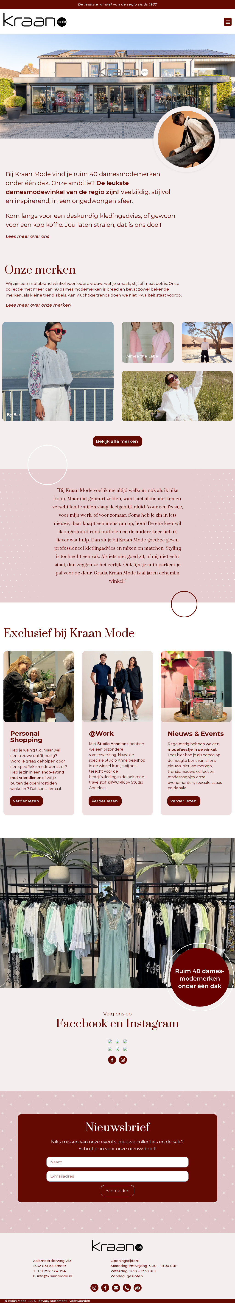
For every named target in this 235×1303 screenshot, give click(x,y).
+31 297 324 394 (51, 1271)
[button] (228, 22)
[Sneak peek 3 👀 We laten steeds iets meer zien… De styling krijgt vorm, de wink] (117, 1041)
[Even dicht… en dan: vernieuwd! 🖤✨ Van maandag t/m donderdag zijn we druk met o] (125, 1049)
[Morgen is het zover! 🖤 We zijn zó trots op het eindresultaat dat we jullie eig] (110, 1041)
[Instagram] (123, 1060)
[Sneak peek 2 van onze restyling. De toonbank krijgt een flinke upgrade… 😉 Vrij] (125, 1041)
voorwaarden (80, 1301)
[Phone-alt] (127, 1288)
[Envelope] (116, 1288)
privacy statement (53, 1301)
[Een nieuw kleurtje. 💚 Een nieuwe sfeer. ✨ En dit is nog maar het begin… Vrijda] (110, 1049)
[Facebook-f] (112, 1060)
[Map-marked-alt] (138, 1288)
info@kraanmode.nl (54, 1276)
